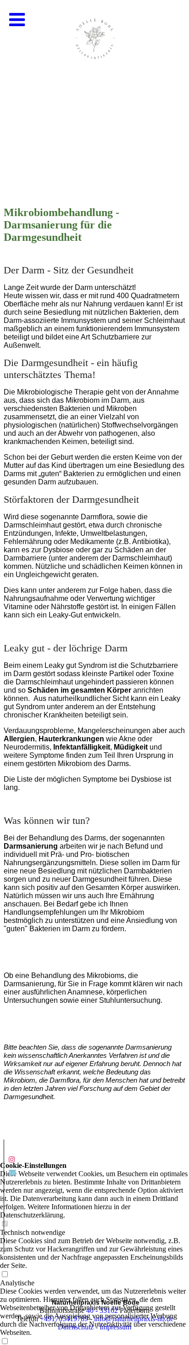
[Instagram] (12, 1159)
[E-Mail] (12, 1172)
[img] (94, 91)
